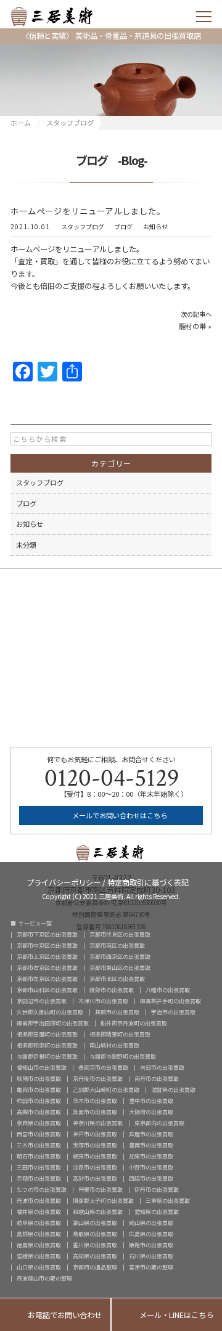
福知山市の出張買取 (42, 1067)
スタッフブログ (82, 226)
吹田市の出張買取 (39, 1101)
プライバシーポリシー (64, 881)
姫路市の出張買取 (151, 1245)
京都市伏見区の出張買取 (119, 934)
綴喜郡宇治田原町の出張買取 (53, 1023)
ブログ (123, 226)
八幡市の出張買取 (168, 990)
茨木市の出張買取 (95, 1101)
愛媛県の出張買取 (39, 1256)
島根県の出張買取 (39, 1234)
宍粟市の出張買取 (100, 1189)
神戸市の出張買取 (95, 1134)
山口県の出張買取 (39, 1267)
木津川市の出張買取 (103, 1001)
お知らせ (155, 226)
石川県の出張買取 (151, 1256)
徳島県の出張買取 (39, 1245)
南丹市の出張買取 (156, 1078)
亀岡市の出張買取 (39, 1090)
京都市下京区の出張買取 (47, 934)
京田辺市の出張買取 (42, 1001)
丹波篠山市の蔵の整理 (44, 1278)
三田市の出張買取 (39, 1167)
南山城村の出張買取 (114, 1045)
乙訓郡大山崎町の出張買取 (106, 1090)
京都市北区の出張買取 (117, 979)
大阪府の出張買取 (151, 1112)
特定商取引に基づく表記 (148, 881)
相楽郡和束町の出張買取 (47, 1045)
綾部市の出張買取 (111, 990)
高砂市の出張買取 (95, 1178)
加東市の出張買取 (151, 1156)
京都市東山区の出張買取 (119, 968)
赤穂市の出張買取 (39, 1178)
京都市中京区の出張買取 (47, 945)
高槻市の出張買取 (39, 1112)
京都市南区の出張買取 (117, 945)
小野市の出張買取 (151, 1167)
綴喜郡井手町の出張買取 (170, 1001)
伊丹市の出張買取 (156, 1189)
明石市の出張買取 (39, 1156)
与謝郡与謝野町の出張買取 (122, 1056)
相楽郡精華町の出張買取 (119, 1034)
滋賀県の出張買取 (173, 1090)
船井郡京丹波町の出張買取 (134, 1023)
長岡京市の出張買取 (103, 1067)
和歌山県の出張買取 (98, 1212)
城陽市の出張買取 (39, 1078)
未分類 (26, 545)
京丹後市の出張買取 (98, 1078)
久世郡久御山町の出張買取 (50, 1012)
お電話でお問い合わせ (55, 1315)
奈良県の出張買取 (39, 1123)
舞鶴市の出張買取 (117, 1012)
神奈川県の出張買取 (98, 1123)
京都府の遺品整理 (95, 1267)
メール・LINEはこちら (166, 1315)
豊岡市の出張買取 (151, 1145)
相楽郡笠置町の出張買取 (47, 1034)
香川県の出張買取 (95, 1245)
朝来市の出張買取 (95, 1156)
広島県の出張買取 (151, 1234)
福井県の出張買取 (39, 1212)
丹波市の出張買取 (39, 1200)
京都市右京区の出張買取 (47, 968)
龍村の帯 (192, 326)
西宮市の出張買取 (39, 1134)
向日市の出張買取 (162, 1067)
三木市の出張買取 (39, 1145)
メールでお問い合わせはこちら (118, 815)
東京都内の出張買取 (159, 1123)
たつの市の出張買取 (42, 1189)
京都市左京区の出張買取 (47, 979)
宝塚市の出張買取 (95, 1145)
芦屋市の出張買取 (151, 1134)
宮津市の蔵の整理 (151, 1267)
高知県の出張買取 (95, 1256)
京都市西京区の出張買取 (119, 956)
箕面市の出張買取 (95, 1112)
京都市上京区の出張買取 (47, 956)
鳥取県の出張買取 (95, 1234)
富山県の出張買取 (95, 1223)
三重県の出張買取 (168, 1200)
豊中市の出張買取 (151, 1101)
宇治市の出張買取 (173, 1012)
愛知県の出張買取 (156, 1212)
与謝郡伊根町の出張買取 (47, 1056)
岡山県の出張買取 (151, 1223)
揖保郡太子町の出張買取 (103, 1200)
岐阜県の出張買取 (39, 1223)
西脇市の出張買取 (151, 1178)
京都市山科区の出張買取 (47, 990)
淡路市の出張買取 (95, 1167)
